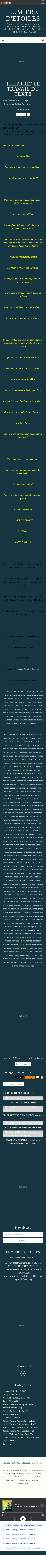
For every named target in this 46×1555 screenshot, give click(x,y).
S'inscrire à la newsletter (13, 1084)
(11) (16, 1411)
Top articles (30, 1473)
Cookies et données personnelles (28, 1480)
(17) (19, 1404)
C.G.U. (17, 1477)
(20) (11, 1401)
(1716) (14, 1391)
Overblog (38, 1463)
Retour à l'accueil (23, 1064)
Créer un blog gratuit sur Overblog (13, 1473)
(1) (10, 1441)
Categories (26, 100)
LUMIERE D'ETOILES (23, 15)
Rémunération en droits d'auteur (32, 1477)
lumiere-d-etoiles (23, 110)
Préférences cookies (23, 1483)
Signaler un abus (7, 1477)
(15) (12, 1408)
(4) (12, 1414)
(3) (19, 1421)
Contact (38, 1473)
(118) (12, 1394)
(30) (16, 1398)
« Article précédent (11, 1058)
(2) (22, 1427)
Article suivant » (35, 1058)
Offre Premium (10, 1480)
